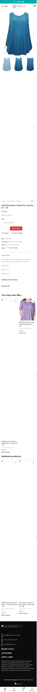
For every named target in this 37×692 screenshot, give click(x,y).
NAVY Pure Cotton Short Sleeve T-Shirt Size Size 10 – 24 (9, 604)
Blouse (7, 244)
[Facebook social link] (14, 2)
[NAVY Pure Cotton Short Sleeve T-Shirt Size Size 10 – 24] (9, 530)
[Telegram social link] (23, 2)
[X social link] (16, 2)
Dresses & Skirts (23, 328)
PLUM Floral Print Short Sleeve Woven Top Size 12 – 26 (9, 443)
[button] (3, 34)
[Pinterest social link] (18, 2)
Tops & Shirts (11, 201)
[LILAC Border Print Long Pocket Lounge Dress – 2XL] (27, 309)
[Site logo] (18, 6)
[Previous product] (30, 201)
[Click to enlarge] (5, 53)
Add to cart (16, 228)
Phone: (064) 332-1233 (10, 639)
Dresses (31, 328)
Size (2, 219)
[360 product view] (5, 47)
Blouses (19, 201)
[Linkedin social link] (21, 2)
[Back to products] (32, 201)
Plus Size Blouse (14, 244)
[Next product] (34, 201)
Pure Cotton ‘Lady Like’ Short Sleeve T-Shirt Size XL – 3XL (27, 604)
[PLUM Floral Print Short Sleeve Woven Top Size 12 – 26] (9, 369)
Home (3, 201)
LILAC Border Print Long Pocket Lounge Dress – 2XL (26, 324)
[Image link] (11, 628)
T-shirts (29, 608)
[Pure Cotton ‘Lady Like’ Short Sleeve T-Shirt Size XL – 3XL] (27, 530)
